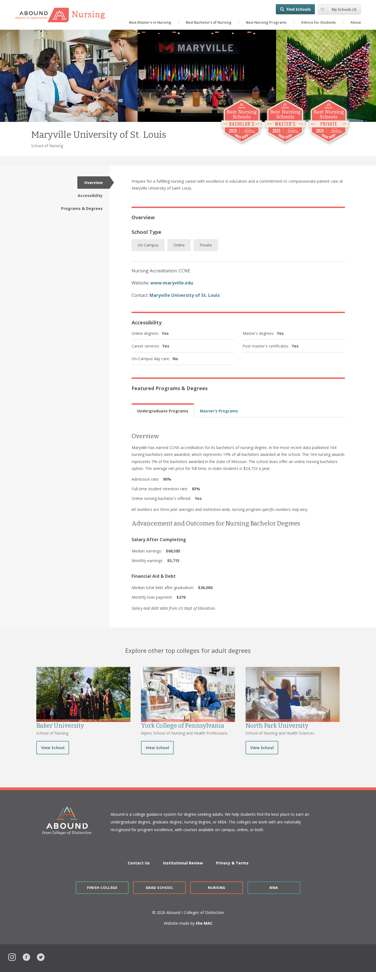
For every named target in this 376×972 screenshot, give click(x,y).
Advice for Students (318, 22)
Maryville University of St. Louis (184, 295)
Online (179, 245)
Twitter (41, 956)
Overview (93, 182)
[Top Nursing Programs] (65, 15)
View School (52, 747)
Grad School (159, 887)
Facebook (26, 956)
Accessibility (90, 195)
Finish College (102, 887)
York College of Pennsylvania (182, 725)
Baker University (60, 725)
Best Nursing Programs (266, 22)
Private (206, 245)
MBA (273, 887)
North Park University (277, 725)
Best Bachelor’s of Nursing (208, 22)
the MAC (204, 923)
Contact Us (139, 863)
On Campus (148, 245)
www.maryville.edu (171, 283)
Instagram (12, 956)
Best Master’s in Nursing (150, 22)
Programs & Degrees (82, 208)
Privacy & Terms (232, 863)
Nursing (216, 887)
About (355, 22)
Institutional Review (183, 863)
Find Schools (299, 9)
